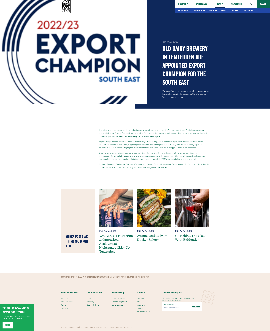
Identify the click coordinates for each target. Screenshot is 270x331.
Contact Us (65, 308)
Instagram (141, 305)
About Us (64, 298)
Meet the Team (67, 301)
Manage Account (118, 305)
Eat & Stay (90, 301)
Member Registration (119, 301)
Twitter (139, 301)
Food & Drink (91, 298)
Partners (64, 305)
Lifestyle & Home (92, 305)
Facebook (140, 298)
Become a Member (119, 298)
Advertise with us (143, 312)
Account (263, 3)
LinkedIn (140, 308)
